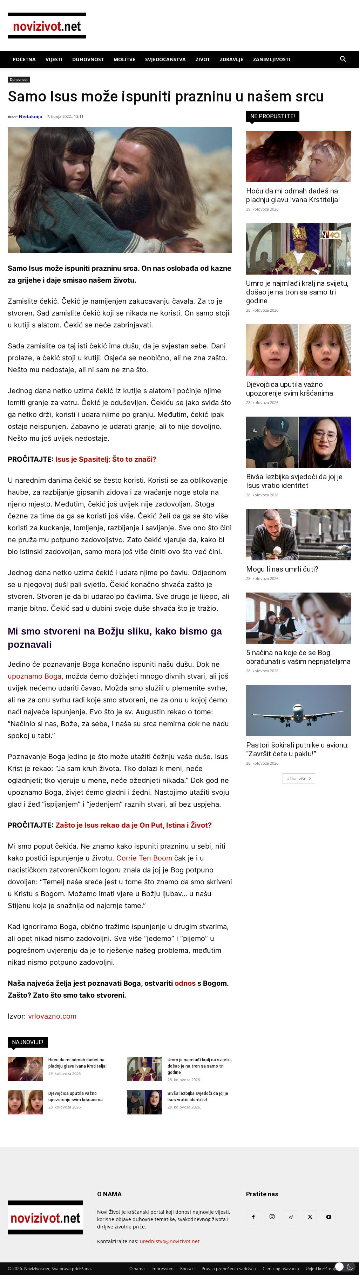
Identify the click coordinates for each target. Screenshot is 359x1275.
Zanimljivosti (271, 59)
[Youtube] (329, 1217)
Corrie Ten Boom (144, 858)
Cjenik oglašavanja (281, 1269)
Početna (24, 59)
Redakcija (30, 116)
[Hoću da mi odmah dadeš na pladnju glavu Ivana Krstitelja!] (25, 1069)
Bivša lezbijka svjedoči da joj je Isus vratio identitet (294, 481)
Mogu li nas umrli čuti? (282, 569)
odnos (185, 983)
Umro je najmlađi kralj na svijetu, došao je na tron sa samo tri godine (200, 1066)
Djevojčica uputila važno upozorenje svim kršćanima (289, 388)
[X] (310, 1217)
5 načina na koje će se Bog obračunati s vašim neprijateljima (298, 657)
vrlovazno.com (52, 1016)
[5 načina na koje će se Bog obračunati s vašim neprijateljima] (298, 618)
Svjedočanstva (165, 59)
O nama (137, 1269)
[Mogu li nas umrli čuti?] (298, 534)
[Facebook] (253, 1217)
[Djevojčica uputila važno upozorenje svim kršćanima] (25, 1102)
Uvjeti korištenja (321, 1269)
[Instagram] (272, 1217)
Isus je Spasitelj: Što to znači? (105, 459)
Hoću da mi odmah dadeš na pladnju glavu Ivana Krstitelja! (293, 195)
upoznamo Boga (34, 676)
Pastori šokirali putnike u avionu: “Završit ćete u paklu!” (297, 749)
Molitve (124, 59)
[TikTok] (291, 1217)
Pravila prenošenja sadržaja (229, 1269)
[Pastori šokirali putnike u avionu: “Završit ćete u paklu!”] (298, 710)
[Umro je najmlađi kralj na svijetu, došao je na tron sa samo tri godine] (144, 1069)
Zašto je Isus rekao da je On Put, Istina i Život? (133, 825)
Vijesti (54, 59)
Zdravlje (231, 59)
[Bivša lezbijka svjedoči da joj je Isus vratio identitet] (144, 1102)
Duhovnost (88, 59)
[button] (342, 60)
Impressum (162, 1269)
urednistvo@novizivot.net (169, 1241)
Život (203, 59)
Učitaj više (296, 778)
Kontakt (187, 1269)
